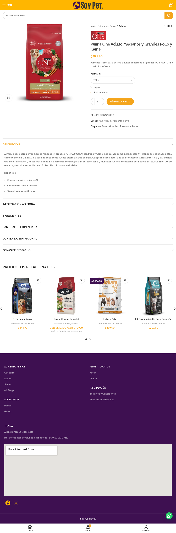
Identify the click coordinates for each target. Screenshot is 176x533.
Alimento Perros (15, 366)
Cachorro (9, 372)
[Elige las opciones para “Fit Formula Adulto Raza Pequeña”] (169, 280)
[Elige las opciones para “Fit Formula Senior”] (38, 280)
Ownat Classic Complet (66, 319)
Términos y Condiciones (103, 393)
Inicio (94, 26)
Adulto (122, 26)
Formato (95, 73)
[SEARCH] (168, 15)
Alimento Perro (108, 26)
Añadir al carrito (120, 101)
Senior (31, 323)
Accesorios (11, 399)
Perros (8, 405)
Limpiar (96, 87)
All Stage (9, 390)
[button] (169, 515)
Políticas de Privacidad (102, 399)
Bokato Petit (110, 319)
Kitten (93, 372)
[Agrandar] (8, 97)
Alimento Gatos (100, 366)
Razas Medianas (129, 126)
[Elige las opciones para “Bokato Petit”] (125, 280)
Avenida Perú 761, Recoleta (18, 431)
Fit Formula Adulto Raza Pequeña (153, 319)
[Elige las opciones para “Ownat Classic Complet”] (82, 280)
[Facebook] (8, 503)
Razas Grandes (110, 126)
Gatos (7, 411)
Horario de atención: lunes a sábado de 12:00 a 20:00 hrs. (36, 437)
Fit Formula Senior (23, 319)
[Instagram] (16, 503)
